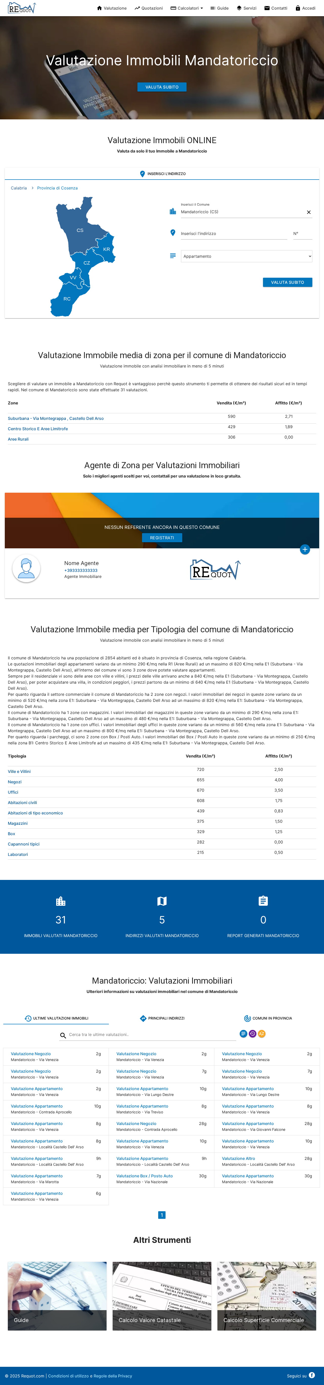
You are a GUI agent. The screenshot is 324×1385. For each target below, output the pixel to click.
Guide (223, 8)
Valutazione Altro (238, 1158)
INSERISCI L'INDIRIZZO (166, 173)
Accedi (308, 8)
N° (295, 233)
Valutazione (115, 8)
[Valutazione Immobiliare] (22, 11)
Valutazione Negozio (31, 1053)
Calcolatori (188, 8)
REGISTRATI (162, 537)
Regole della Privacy (113, 1375)
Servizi (250, 8)
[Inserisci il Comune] (63, 1036)
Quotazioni (152, 8)
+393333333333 (80, 570)
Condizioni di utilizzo (68, 1375)
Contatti (279, 8)
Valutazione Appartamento (37, 1088)
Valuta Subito (162, 87)
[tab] (162, 174)
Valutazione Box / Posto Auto (144, 1175)
